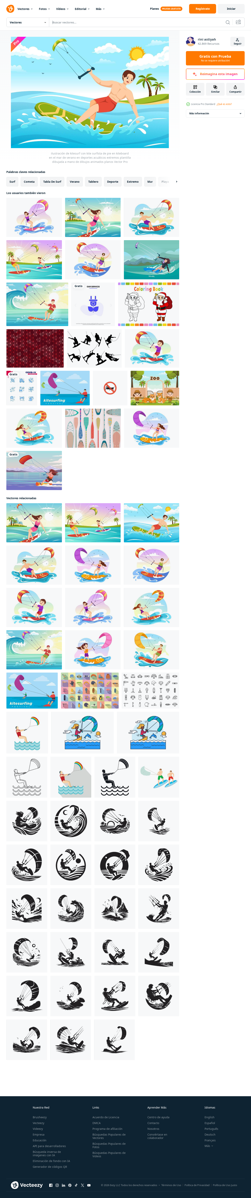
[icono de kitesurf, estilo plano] (27, 732)
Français (210, 1140)
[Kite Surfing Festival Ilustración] (65, 388)
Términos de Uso (171, 1185)
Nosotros (153, 1129)
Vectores (23, 9)
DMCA (96, 1123)
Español (210, 1123)
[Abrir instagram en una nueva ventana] (57, 1185)
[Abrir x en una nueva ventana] (82, 1185)
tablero (93, 181)
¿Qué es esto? (224, 104)
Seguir (237, 43)
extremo (133, 181)
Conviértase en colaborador (157, 1136)
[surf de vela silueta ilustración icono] (26, 821)
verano (75, 181)
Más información (199, 113)
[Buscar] (227, 22)
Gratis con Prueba (215, 58)
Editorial (80, 9)
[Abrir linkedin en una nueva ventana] (63, 1185)
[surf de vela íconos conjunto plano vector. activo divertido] (90, 691)
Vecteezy (38, 1123)
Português (211, 1129)
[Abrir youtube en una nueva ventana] (88, 1185)
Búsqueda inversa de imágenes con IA (47, 1153)
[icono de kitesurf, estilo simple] (26, 777)
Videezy (38, 1129)
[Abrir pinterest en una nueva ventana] (69, 1185)
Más (98, 9)
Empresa (38, 1134)
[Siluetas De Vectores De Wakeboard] (94, 348)
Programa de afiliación (107, 1129)
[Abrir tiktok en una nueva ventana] (76, 1185)
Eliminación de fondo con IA (51, 1161)
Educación (39, 1140)
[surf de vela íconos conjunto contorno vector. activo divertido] (150, 691)
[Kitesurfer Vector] (34, 470)
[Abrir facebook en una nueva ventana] (50, 1185)
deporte (112, 181)
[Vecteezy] (10, 9)
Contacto (153, 1123)
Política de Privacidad (197, 1185)
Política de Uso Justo (225, 1185)
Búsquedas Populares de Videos (109, 1154)
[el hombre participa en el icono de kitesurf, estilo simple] (114, 777)
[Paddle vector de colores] (93, 428)
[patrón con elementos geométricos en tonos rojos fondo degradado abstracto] (35, 348)
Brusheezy (40, 1117)
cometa (29, 181)
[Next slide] (173, 181)
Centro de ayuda (158, 1117)
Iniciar (231, 9)
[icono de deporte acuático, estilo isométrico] (158, 777)
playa (165, 181)
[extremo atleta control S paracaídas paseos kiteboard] (82, 732)
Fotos (43, 9)
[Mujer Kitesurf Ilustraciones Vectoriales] (151, 259)
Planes (154, 9)
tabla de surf (52, 181)
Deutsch (210, 1134)
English (209, 1117)
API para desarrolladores (49, 1146)
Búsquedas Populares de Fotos (109, 1145)
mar (150, 181)
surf (12, 181)
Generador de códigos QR (50, 1167)
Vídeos (60, 9)
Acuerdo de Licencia (105, 1117)
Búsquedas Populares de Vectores (109, 1136)
